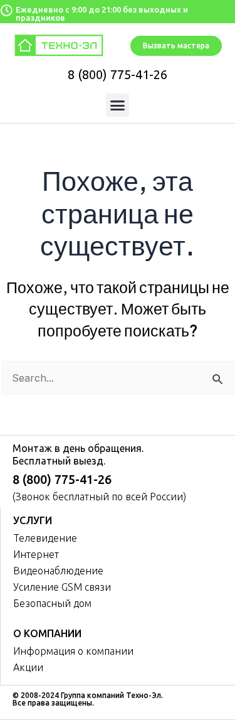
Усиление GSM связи (62, 587)
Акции (28, 667)
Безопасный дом (52, 603)
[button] (118, 105)
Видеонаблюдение (58, 570)
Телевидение (45, 538)
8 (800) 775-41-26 (117, 74)
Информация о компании (73, 651)
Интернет (36, 554)
